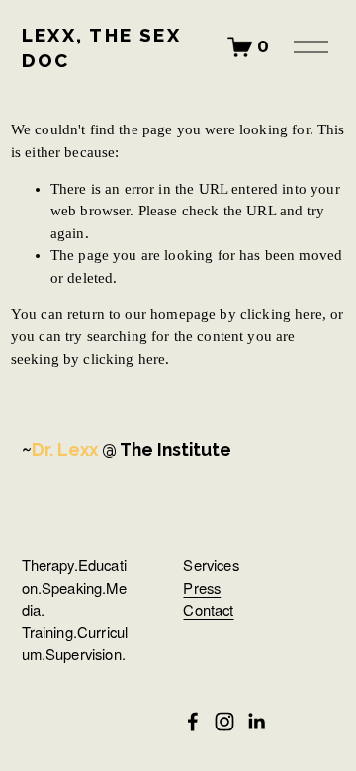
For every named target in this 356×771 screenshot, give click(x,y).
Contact (208, 610)
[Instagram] (224, 721)
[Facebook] (193, 721)
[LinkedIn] (256, 721)
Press (202, 588)
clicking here (281, 314)
